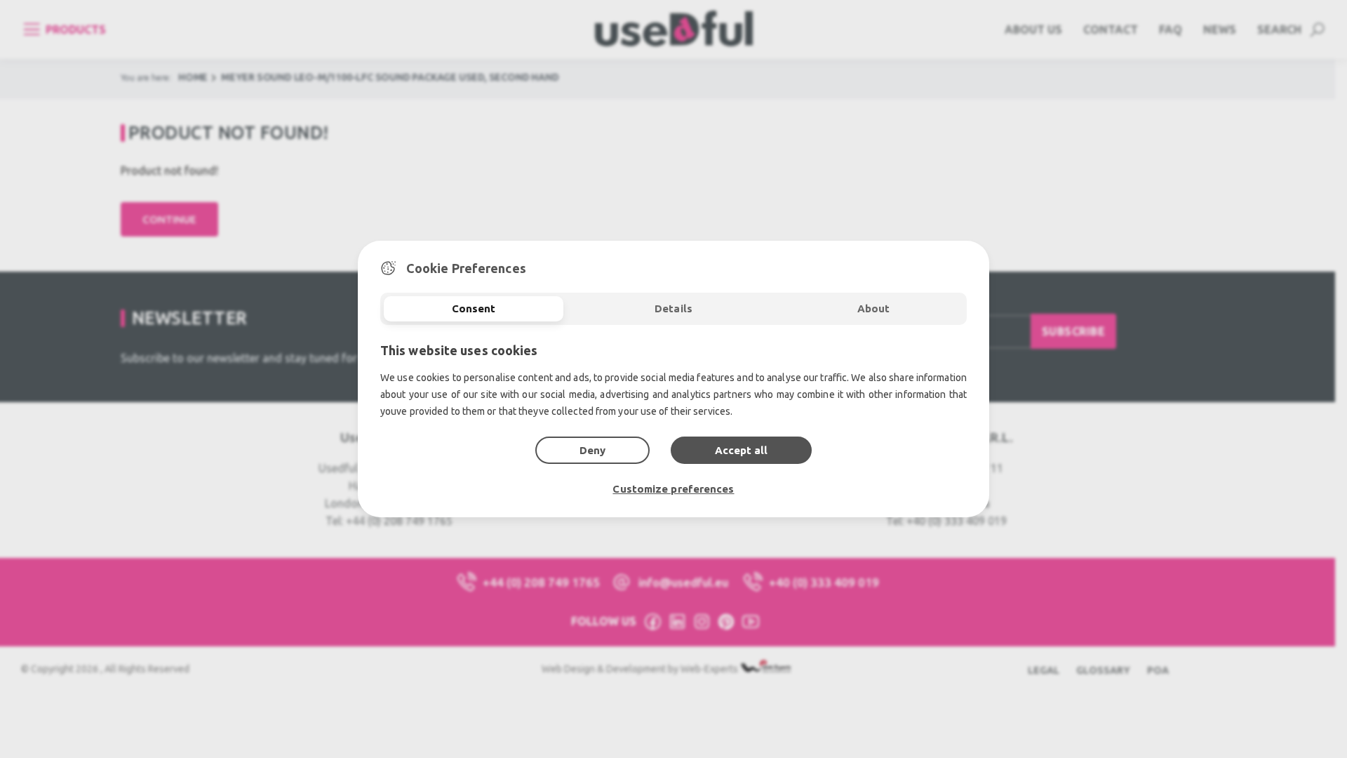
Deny (592, 450)
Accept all (741, 450)
